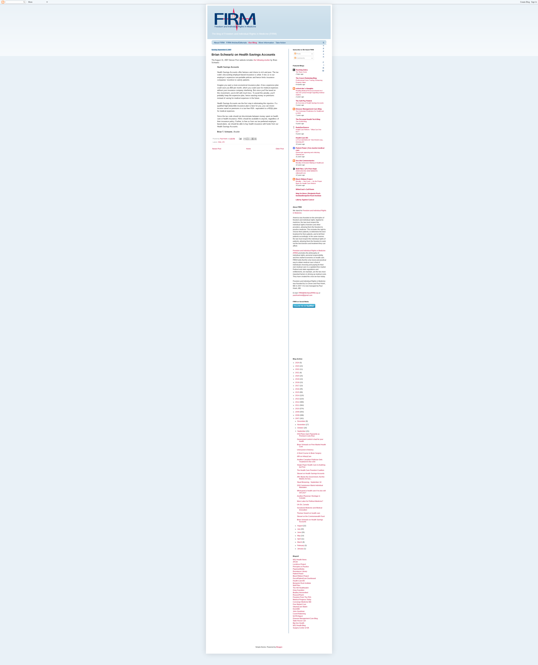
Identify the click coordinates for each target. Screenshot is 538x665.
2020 (297, 376)
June (299, 532)
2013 (297, 399)
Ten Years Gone (301, 72)
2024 (297, 363)
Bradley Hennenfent (300, 593)
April (299, 539)
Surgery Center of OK (301, 628)
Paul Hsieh (224, 139)
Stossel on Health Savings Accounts (310, 473)
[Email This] (244, 138)
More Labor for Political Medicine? (310, 501)
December (301, 421)
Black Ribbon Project (304, 179)
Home (248, 149)
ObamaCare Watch (300, 607)
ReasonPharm (298, 595)
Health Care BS (302, 138)
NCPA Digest (298, 616)
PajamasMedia (298, 569)
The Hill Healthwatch (301, 588)
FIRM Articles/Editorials (236, 42)
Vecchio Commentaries (305, 161)
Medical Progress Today (302, 600)
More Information (266, 42)
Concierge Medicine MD (302, 602)
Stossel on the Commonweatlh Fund (311, 516)
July (299, 529)
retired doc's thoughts (304, 89)
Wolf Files (296, 585)
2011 (297, 405)
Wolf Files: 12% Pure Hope (306, 169)
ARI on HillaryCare (304, 456)
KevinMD (296, 609)
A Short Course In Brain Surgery (309, 453)
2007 (297, 418)
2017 (297, 386)
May (299, 536)
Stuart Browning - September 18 (309, 482)
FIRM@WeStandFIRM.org (308, 293)
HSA (219, 142)
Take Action (281, 42)
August (300, 526)
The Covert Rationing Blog (306, 78)
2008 (297, 415)
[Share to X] (250, 138)
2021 (297, 373)
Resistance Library (300, 571)
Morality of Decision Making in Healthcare (310, 163)
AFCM (295, 562)
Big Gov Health (298, 623)
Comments (300, 58)
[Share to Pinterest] (255, 138)
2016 (297, 389)
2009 (297, 412)
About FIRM (219, 42)
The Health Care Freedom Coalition (310, 470)
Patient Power (298, 574)
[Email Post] (240, 139)
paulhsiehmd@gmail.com (302, 295)
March (299, 542)
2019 (297, 379)
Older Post (280, 149)
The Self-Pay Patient (304, 101)
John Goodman (299, 611)
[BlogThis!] (247, 138)
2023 (297, 366)
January (300, 549)
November (301, 425)
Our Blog (252, 42)
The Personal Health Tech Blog (308, 119)
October (300, 428)
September (301, 431)
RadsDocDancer (302, 127)
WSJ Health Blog (299, 625)
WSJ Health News (300, 560)
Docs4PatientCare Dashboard (304, 578)
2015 (297, 392)
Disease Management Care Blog (309, 109)
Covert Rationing (299, 614)
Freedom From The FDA (302, 597)
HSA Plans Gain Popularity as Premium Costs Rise (308, 435)
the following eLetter (262, 60)
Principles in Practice (301, 567)
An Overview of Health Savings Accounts (310, 103)
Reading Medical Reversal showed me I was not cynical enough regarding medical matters (310, 93)
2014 (297, 395)
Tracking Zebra (302, 70)
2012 (297, 402)
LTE (223, 142)
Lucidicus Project (299, 564)
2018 (297, 382)
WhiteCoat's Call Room (305, 189)
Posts (298, 54)
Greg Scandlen (298, 590)
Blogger (279, 647)
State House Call (299, 621)
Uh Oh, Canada (303, 505)
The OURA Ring (301, 121)
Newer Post (216, 149)
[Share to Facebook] (252, 138)
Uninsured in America (305, 450)
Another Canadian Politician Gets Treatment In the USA (309, 461)
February (301, 545)
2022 (297, 369)
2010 (297, 409)
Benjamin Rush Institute (302, 583)
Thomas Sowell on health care (308, 513)
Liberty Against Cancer (305, 200)
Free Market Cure (299, 604)
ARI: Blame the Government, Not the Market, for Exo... (310, 478)
